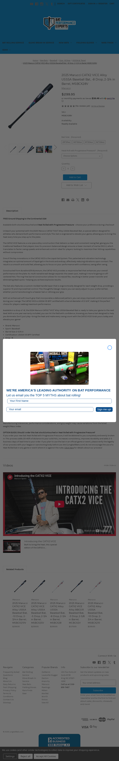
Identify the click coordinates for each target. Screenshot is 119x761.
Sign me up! (104, 409)
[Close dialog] (109, 347)
